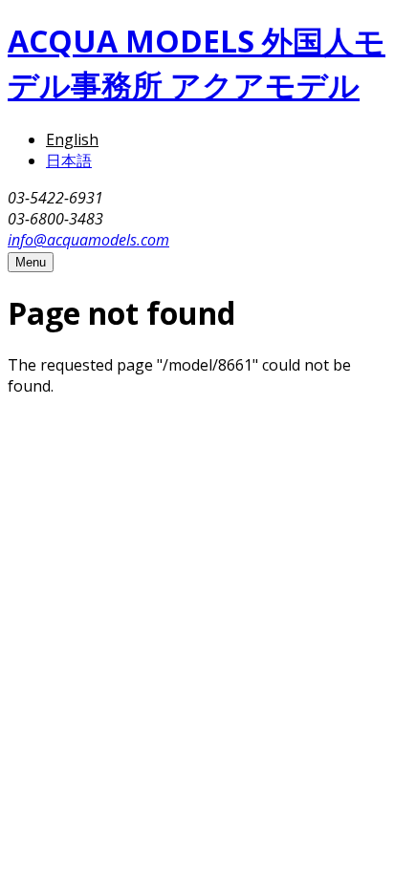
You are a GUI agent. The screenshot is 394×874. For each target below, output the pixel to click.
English (72, 139)
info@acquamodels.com (88, 239)
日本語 (69, 160)
